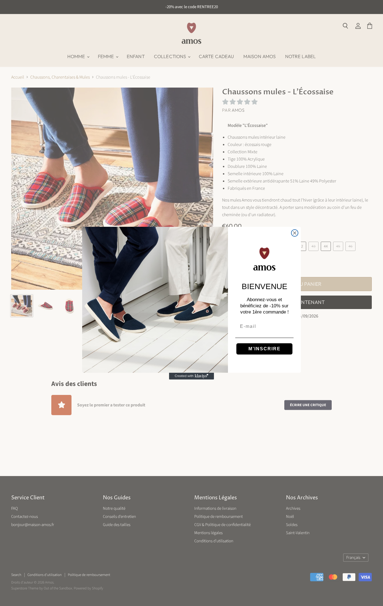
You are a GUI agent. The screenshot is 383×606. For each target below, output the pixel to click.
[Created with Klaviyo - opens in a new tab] (191, 376)
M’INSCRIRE (264, 348)
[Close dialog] (294, 233)
